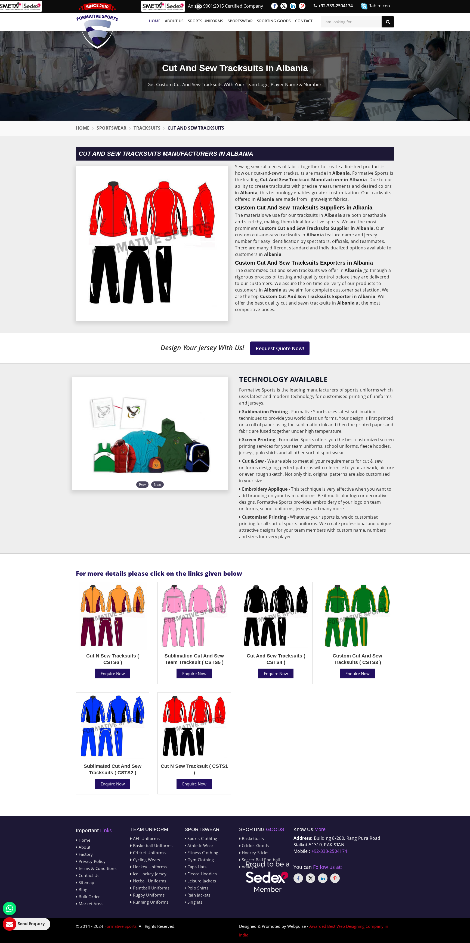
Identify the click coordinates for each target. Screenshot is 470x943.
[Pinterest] (302, 6)
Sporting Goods (274, 20)
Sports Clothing (201, 838)
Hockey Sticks (254, 852)
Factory (85, 854)
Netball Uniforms (149, 881)
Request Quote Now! (280, 348)
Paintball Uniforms (150, 888)
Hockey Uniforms (149, 866)
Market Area (90, 903)
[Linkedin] (293, 6)
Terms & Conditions (96, 868)
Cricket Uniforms (149, 852)
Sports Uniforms (205, 20)
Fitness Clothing (202, 852)
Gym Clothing (200, 859)
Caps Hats (196, 866)
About (83, 847)
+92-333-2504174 (335, 6)
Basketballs (252, 838)
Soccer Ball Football (260, 859)
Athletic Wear (199, 845)
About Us (174, 20)
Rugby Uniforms (148, 895)
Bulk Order (88, 896)
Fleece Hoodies (201, 873)
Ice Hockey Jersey (149, 873)
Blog (82, 889)
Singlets (194, 902)
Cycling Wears (146, 859)
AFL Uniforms (146, 838)
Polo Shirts (197, 888)
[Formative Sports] (97, 26)
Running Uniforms (150, 902)
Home (154, 20)
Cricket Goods (254, 845)
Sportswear (240, 20)
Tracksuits (147, 128)
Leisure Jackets (201, 881)
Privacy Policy (91, 861)
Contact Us (88, 875)
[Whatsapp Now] (9, 908)
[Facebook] (274, 6)
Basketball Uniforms (152, 845)
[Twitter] (283, 6)
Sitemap (85, 882)
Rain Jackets (198, 895)
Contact (304, 20)
